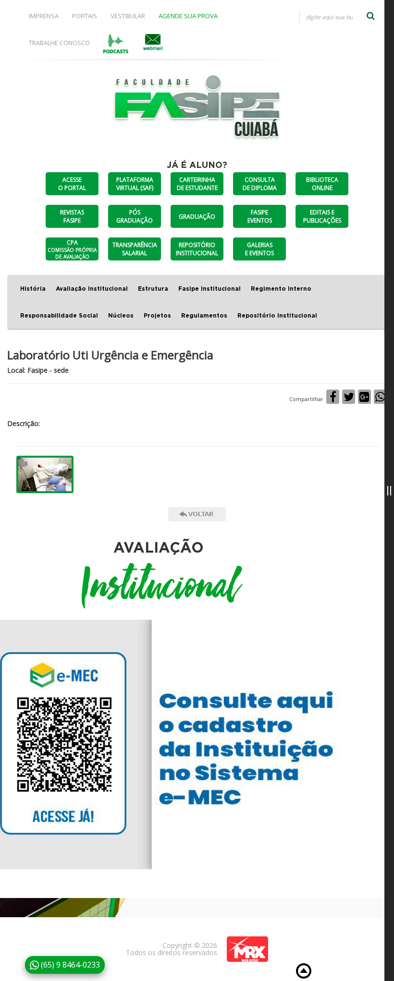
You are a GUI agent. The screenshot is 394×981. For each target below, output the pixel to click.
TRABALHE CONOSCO (59, 42)
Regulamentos (204, 316)
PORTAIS (84, 16)
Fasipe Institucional (209, 289)
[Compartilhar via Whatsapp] (380, 397)
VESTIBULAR (128, 16)
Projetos (157, 316)
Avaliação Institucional (92, 289)
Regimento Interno (281, 289)
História (33, 289)
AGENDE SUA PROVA (188, 16)
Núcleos (121, 316)
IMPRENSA (44, 16)
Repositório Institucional (277, 316)
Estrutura (153, 289)
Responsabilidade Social (59, 316)
